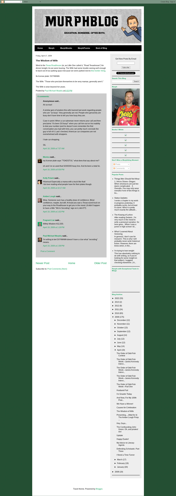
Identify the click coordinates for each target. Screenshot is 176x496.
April (119, 350)
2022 (117, 298)
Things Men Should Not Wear (126, 179)
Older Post (100, 263)
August (120, 335)
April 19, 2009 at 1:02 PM (53, 212)
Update (120, 435)
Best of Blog (101, 48)
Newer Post (42, 263)
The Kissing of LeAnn (123, 215)
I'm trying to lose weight (124, 251)
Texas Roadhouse (53, 65)
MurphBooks (66, 48)
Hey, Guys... (122, 423)
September (122, 331)
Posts (117, 164)
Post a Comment (48, 251)
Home (40, 48)
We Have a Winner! (125, 404)
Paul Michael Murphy (52, 236)
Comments (120, 168)
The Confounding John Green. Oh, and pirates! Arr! (127, 429)
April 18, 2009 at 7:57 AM (53, 149)
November (121, 324)
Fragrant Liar (49, 220)
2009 (117, 317)
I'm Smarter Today (124, 394)
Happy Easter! (123, 439)
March (120, 460)
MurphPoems (84, 48)
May (119, 346)
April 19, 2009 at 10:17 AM (54, 188)
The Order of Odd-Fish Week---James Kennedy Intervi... (128, 361)
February (121, 463)
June (119, 343)
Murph (51, 48)
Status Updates (120, 198)
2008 (117, 472)
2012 (117, 306)
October (120, 328)
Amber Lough (49, 196)
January (120, 467)
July (119, 339)
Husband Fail (122, 390)
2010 (117, 313)
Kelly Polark (48, 178)
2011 (117, 309)
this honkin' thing (98, 71)
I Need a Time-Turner (126, 455)
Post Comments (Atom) (57, 269)
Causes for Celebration (126, 408)
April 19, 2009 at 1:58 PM (53, 246)
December (121, 320)
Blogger (99, 489)
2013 (117, 302)
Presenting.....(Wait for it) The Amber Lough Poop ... (128, 417)
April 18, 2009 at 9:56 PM (53, 170)
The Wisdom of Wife (125, 411)
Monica (46, 157)
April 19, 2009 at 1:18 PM (53, 227)
